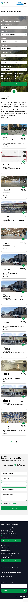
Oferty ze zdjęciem (8, 78)
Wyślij (13, 508)
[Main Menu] (25, 2)
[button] (24, 129)
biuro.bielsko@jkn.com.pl (13, 553)
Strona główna (4, 8)
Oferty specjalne (7, 76)
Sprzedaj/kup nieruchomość (20, 3)
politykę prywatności (13, 503)
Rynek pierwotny (21, 76)
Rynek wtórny (20, 73)
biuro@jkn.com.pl (8, 465)
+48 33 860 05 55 (21, 465)
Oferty (10, 8)
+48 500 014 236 (9, 552)
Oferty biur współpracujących (21, 79)
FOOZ (25, 596)
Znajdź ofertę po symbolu (7, 583)
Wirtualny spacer (7, 73)
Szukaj (13, 84)
